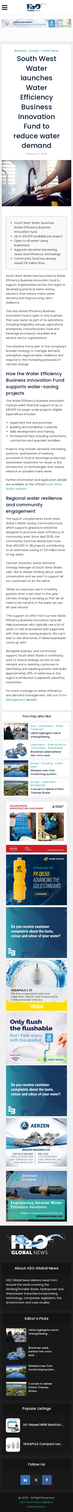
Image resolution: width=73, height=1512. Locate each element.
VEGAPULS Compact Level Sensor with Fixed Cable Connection (43, 1443)
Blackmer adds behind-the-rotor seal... (46, 753)
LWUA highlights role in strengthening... (46, 735)
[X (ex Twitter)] (36, 1480)
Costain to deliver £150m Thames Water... (47, 791)
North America (56, 744)
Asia (33, 726)
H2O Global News (31, 1502)
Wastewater (55, 748)
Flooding (47, 763)
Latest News (50, 51)
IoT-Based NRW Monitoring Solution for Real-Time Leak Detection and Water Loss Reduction (43, 1424)
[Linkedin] (25, 1480)
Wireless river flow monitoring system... (44, 772)
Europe (34, 51)
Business (21, 51)
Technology (38, 748)
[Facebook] (47, 1480)
